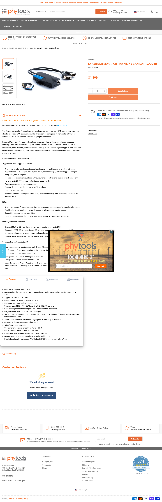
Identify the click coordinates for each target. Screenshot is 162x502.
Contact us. (92, 133)
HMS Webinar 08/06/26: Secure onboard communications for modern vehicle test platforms (81, 3)
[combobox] (77, 11)
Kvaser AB (91, 59)
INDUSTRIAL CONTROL (108, 21)
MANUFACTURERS (9, 21)
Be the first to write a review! (41, 395)
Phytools (11, 499)
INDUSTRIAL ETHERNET (130, 21)
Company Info (47, 462)
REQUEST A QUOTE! (81, 43)
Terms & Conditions (90, 471)
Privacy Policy (87, 478)
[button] (10, 279)
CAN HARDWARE (48, 21)
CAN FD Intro (87, 481)
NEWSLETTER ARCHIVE (81, 449)
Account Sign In (88, 462)
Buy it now (113, 97)
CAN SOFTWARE (65, 21)
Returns (85, 474)
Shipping (85, 465)
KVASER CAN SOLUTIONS (17, 48)
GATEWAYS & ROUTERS (85, 21)
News (44, 468)
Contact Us (46, 465)
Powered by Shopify (21, 499)
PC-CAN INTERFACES (29, 21)
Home (4, 48)
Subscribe (135, 439)
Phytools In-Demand (13, 27)
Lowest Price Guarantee (91, 468)
